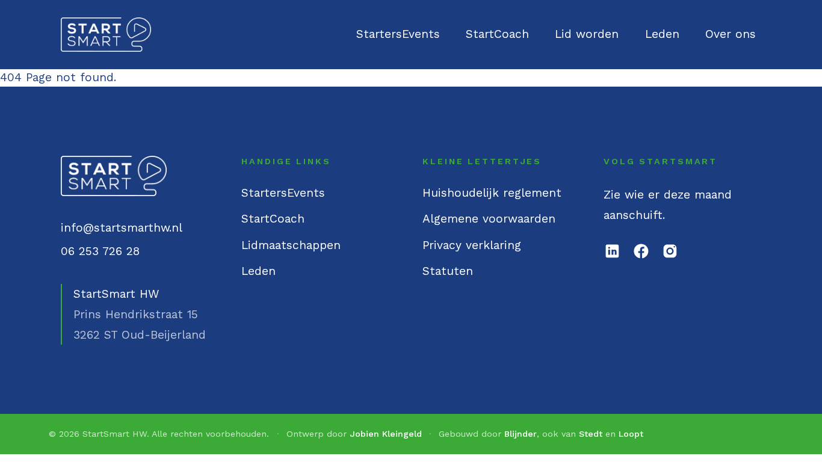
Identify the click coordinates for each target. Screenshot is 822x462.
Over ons (730, 34)
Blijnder (520, 434)
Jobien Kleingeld (386, 434)
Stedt (590, 434)
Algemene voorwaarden (488, 219)
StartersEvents (398, 34)
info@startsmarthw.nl (121, 228)
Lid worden (587, 34)
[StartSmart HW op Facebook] (641, 251)
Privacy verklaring (471, 245)
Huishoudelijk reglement (491, 193)
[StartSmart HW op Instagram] (670, 251)
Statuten (447, 271)
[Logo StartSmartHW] (106, 34)
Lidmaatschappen (291, 245)
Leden (662, 34)
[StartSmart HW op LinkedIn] (612, 251)
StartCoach (497, 34)
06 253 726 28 (100, 251)
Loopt (631, 434)
